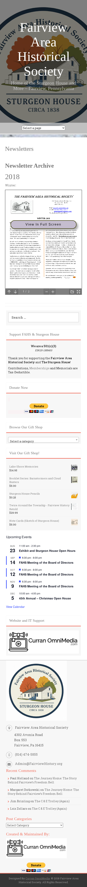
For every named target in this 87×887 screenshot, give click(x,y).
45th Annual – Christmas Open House (45, 598)
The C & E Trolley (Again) (52, 801)
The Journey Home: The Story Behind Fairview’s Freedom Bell (42, 780)
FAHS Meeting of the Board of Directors (46, 562)
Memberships (39, 368)
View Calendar (15, 607)
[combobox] (43, 440)
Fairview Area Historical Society (43, 49)
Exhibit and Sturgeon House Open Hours (47, 551)
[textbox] (43, 441)
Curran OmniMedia (37, 878)
